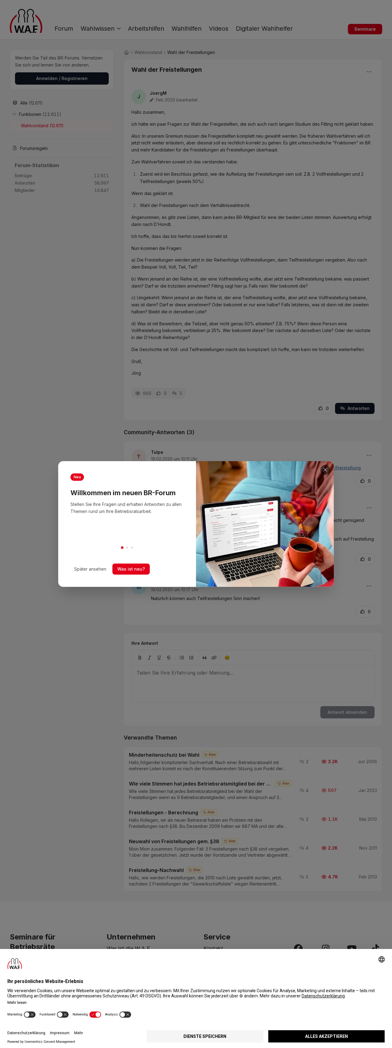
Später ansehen (90, 569)
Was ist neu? (131, 569)
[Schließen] (325, 470)
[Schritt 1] (122, 547)
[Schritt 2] (127, 547)
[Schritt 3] (132, 547)
